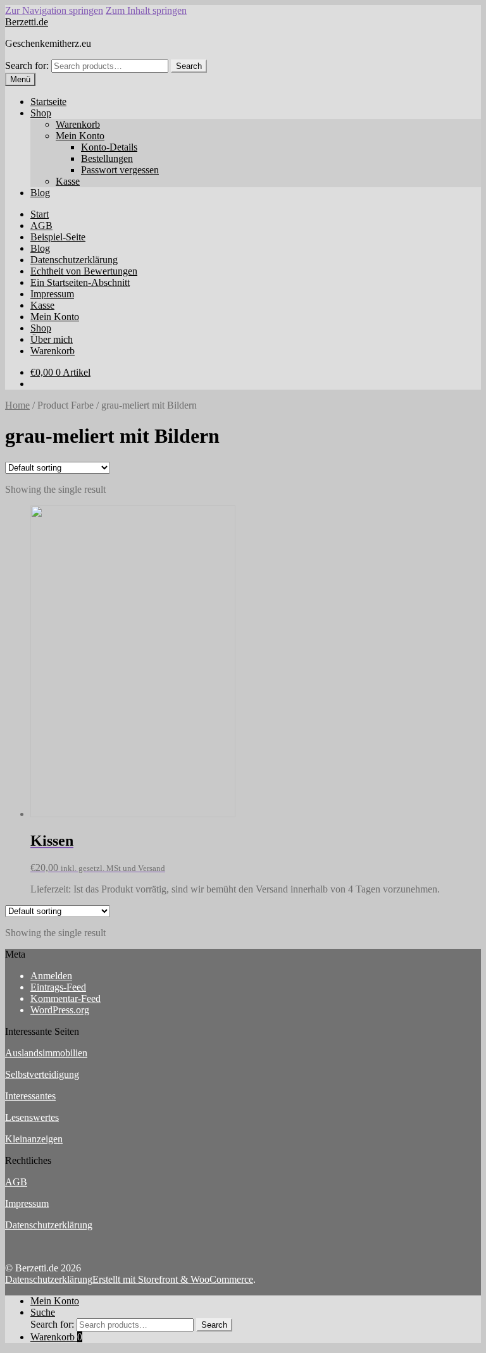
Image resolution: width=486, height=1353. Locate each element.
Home (17, 405)
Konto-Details (109, 147)
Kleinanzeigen (34, 1139)
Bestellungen (107, 158)
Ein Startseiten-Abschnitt (80, 282)
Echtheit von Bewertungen (83, 271)
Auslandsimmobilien (46, 1052)
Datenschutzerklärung (74, 259)
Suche (42, 1312)
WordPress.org (59, 1009)
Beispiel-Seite (57, 237)
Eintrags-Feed (58, 987)
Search (189, 66)
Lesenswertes (32, 1117)
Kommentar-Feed (65, 998)
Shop (40, 113)
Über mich (51, 339)
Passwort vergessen (120, 169)
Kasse (68, 181)
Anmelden (51, 975)
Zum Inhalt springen (146, 10)
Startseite (48, 101)
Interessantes (30, 1095)
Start (39, 214)
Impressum (52, 293)
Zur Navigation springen (54, 10)
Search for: (27, 65)
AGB (41, 225)
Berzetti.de (26, 21)
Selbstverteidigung (42, 1074)
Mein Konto (80, 135)
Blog (40, 192)
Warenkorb (78, 124)
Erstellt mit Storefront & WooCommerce (172, 1279)
